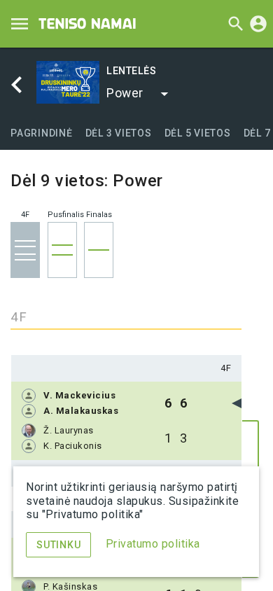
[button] (137, 93)
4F (225, 368)
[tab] (42, 133)
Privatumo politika (153, 543)
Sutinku (58, 544)
